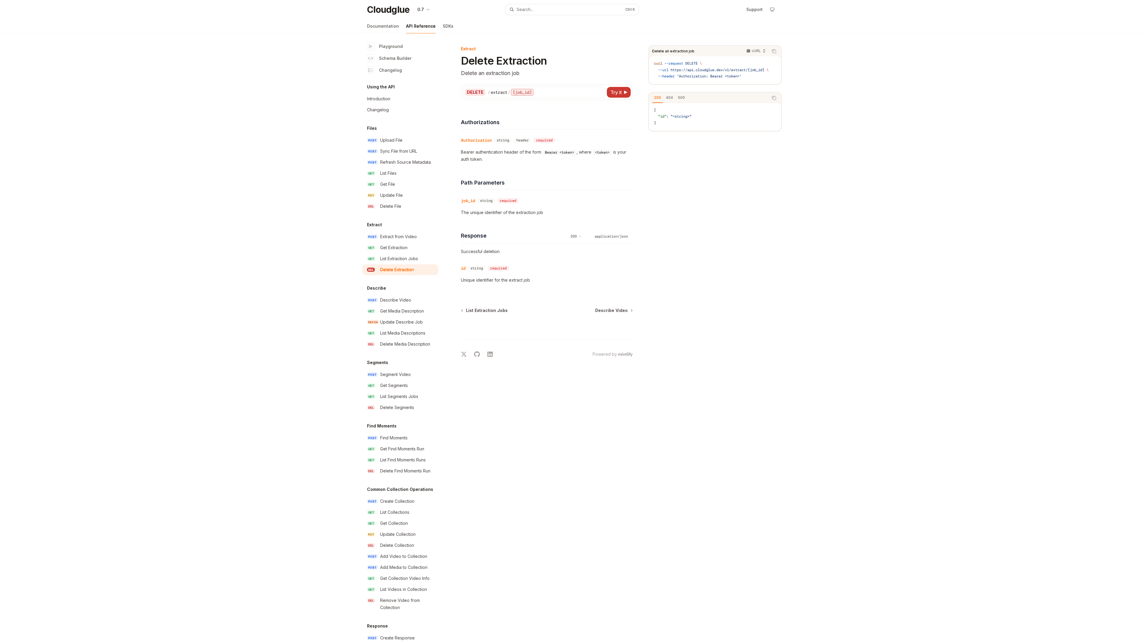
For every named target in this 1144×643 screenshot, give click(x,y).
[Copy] (599, 92)
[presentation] (405, 338)
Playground (391, 46)
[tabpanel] (715, 117)
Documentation (383, 26)
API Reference (421, 26)
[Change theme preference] (772, 9)
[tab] (657, 97)
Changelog (390, 70)
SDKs (448, 26)
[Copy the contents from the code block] (774, 51)
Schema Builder (395, 58)
